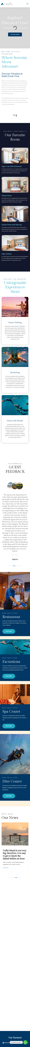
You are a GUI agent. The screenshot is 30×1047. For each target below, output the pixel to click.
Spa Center (11, 711)
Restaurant (11, 617)
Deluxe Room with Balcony (12, 225)
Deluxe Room (7, 196)
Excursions (11, 662)
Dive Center (12, 781)
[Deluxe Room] (15, 185)
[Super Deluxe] (15, 243)
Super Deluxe (7, 254)
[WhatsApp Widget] (25, 1042)
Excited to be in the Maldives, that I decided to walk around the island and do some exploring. (14, 856)
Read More (9, 631)
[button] (9, 877)
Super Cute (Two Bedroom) (12, 166)
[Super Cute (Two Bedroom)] (15, 155)
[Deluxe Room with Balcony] (15, 214)
